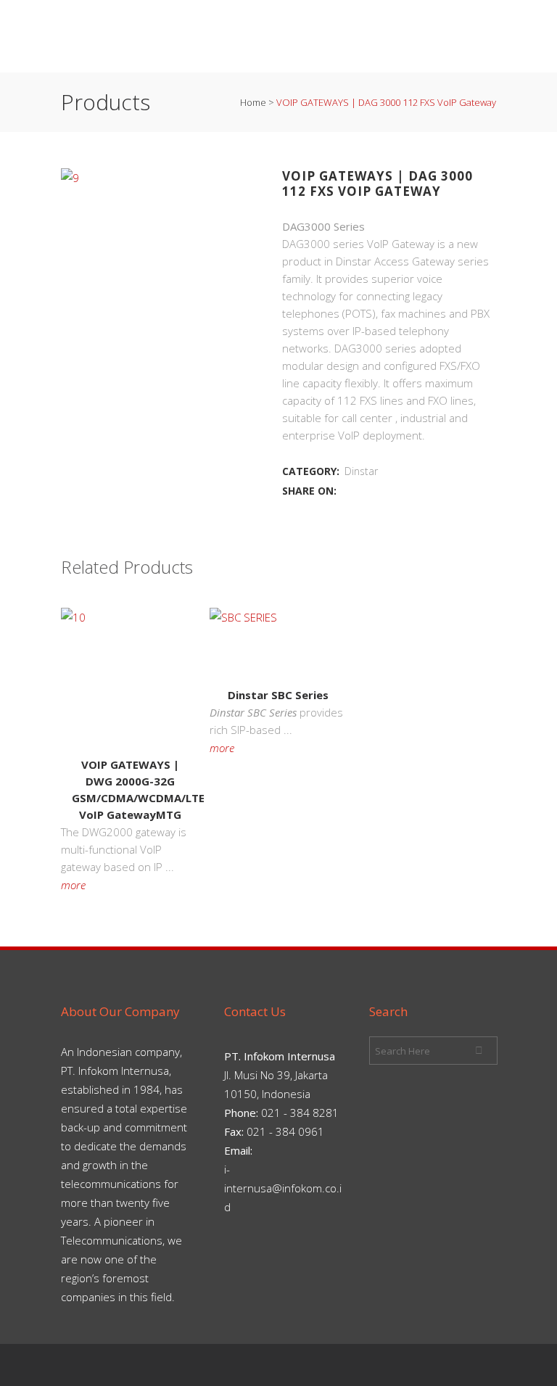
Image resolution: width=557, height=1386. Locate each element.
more (73, 885)
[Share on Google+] (378, 490)
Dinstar (361, 471)
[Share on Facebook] (346, 490)
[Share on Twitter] (362, 490)
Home (253, 102)
